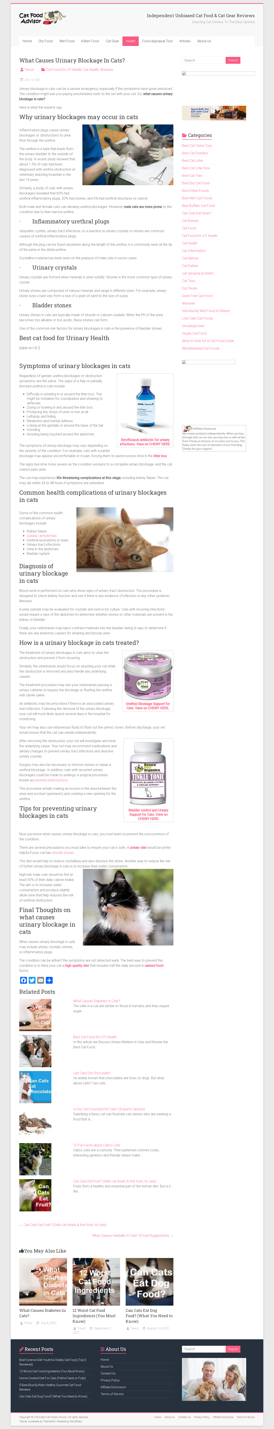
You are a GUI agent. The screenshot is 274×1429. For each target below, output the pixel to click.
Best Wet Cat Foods (197, 198)
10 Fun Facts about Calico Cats (96, 1145)
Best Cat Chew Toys (197, 146)
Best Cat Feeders (195, 153)
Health (130, 41)
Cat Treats (189, 288)
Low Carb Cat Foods (197, 318)
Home (27, 41)
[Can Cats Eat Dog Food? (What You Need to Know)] (149, 1260)
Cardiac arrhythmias (42, 536)
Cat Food (189, 228)
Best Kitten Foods (195, 191)
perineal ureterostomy (50, 780)
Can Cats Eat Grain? (196, 213)
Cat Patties (190, 266)
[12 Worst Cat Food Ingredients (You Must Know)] (96, 1260)
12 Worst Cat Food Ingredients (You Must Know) (94, 1316)
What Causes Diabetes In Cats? (96, 1001)
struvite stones (63, 853)
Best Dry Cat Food (196, 183)
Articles (185, 41)
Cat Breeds (190, 221)
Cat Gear (112, 41)
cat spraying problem (198, 273)
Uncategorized (193, 326)
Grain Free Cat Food (197, 296)
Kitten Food (90, 41)
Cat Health (91, 70)
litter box (160, 456)
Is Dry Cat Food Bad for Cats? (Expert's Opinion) (109, 1109)
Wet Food (67, 41)
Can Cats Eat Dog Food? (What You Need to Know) (149, 1316)
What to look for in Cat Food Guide (208, 341)
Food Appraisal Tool (157, 41)
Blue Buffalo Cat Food (198, 206)
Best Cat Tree (192, 176)
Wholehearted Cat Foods (201, 348)
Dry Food (46, 41)
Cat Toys (188, 281)
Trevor (29, 70)
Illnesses (106, 70)
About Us (204, 41)
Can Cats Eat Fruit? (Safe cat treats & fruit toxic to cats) (114, 1181)
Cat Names (190, 258)
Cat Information (194, 251)
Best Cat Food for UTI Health (94, 1037)
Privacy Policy (110, 1380)
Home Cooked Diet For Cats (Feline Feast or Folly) (52, 1378)
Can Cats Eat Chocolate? (92, 1073)
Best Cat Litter (192, 161)
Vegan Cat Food (194, 333)
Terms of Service (112, 1394)
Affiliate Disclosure (113, 1387)
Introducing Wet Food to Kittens (206, 311)
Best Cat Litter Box (196, 168)
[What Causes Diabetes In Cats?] (43, 1260)
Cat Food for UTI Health (64, 70)
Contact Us (108, 1373)
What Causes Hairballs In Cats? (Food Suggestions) (132, 1236)
